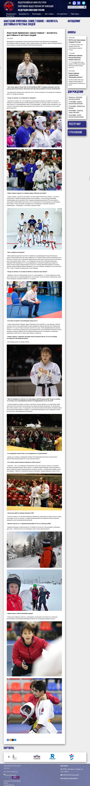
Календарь (37, 14)
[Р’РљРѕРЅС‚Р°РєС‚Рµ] (8, 740)
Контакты (10, 16)
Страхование (75, 132)
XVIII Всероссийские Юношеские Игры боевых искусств (75, 57)
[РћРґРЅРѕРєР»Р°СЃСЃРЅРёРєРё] (10, 740)
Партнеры (75, 14)
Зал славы (49, 14)
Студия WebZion (9, 785)
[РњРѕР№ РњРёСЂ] (15, 740)
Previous (9, 756)
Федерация (11, 14)
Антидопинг (62, 14)
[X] (13, 740)
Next (81, 756)
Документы (24, 14)
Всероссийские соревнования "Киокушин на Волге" (76, 75)
